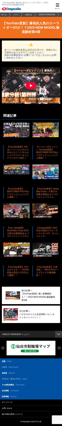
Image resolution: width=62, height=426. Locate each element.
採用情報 (9, 396)
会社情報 (10, 390)
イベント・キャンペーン (14, 379)
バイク (15, 15)
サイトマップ (7, 402)
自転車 (8, 373)
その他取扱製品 (13, 385)
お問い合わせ (7, 408)
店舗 (7, 361)
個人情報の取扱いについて (12, 414)
